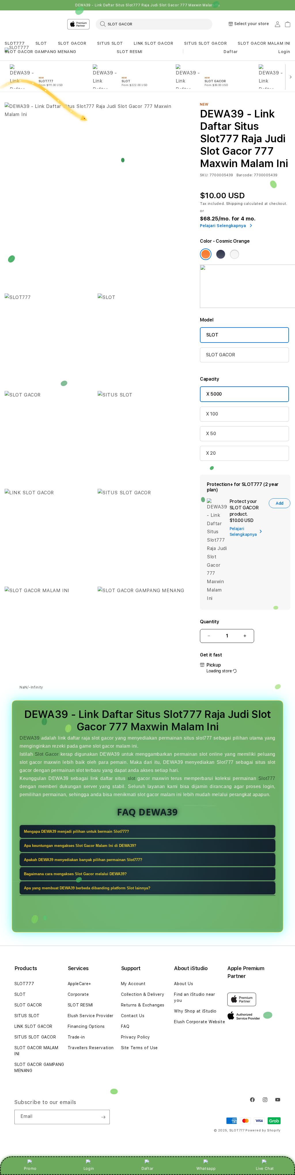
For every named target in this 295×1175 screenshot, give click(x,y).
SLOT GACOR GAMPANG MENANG (40, 51)
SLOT (41, 43)
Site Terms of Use (139, 1047)
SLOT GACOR (72, 43)
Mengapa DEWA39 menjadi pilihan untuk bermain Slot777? (76, 831)
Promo (30, 1168)
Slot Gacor (47, 754)
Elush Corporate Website (199, 1021)
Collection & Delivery (142, 994)
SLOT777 (14, 43)
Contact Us (133, 1015)
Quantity (209, 621)
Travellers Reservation (91, 1047)
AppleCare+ (79, 983)
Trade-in (76, 1037)
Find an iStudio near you (194, 997)
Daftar (147, 1168)
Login (89, 1168)
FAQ (125, 1026)
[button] (14, 43)
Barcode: (245, 175)
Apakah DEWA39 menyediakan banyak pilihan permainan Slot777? (83, 860)
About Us (183, 983)
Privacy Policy (135, 1037)
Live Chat (265, 1168)
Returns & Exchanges (142, 1005)
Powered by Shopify (263, 1130)
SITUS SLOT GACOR (205, 43)
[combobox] (154, 24)
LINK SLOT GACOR (153, 43)
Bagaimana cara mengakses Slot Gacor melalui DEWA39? (75, 874)
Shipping (234, 204)
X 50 (211, 433)
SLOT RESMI (130, 51)
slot (131, 778)
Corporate (78, 994)
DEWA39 (30, 738)
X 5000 (214, 394)
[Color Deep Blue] (220, 254)
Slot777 (266, 778)
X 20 (211, 453)
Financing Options (86, 1026)
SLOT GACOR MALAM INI (264, 43)
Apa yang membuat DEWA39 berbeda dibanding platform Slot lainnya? (87, 888)
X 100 (212, 414)
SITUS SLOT (110, 43)
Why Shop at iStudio (195, 1011)
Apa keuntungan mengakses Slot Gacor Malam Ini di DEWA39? (80, 845)
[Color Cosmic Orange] (205, 254)
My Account (133, 983)
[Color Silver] (234, 254)
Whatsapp (206, 1168)
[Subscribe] (103, 1117)
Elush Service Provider (91, 1015)
